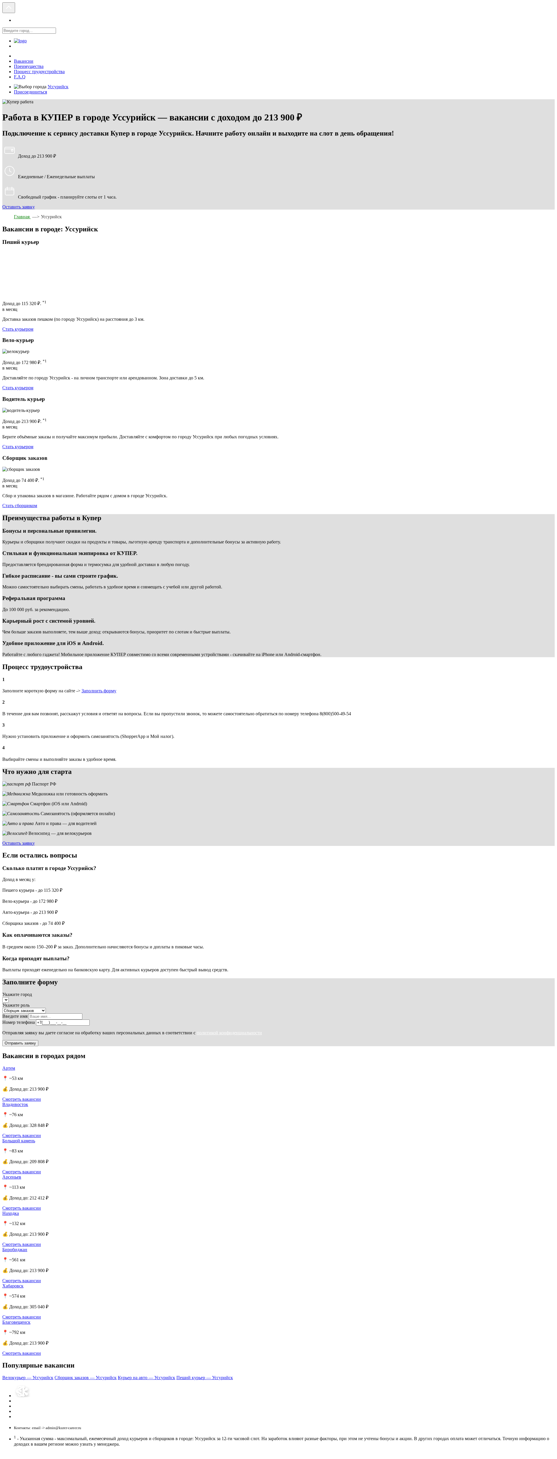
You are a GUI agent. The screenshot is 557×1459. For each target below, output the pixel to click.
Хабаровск (12, 1285)
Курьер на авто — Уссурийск (146, 1377)
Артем (8, 1068)
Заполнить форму (99, 690)
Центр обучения (27, 1406)
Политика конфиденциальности (39, 1401)
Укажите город (17, 994)
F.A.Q (20, 76)
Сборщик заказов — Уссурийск (86, 1377)
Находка (10, 1213)
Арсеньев (11, 1177)
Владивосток (15, 1104)
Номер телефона (18, 1022)
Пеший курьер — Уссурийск (204, 1377)
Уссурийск (58, 86)
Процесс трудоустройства (39, 71)
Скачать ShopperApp (31, 1411)
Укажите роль (16, 1005)
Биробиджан (14, 1249)
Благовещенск (16, 1322)
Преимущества (29, 66)
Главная (22, 216)
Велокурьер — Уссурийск (27, 1377)
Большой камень (18, 1140)
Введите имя (15, 1016)
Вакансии (23, 61)
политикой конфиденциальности (229, 1032)
